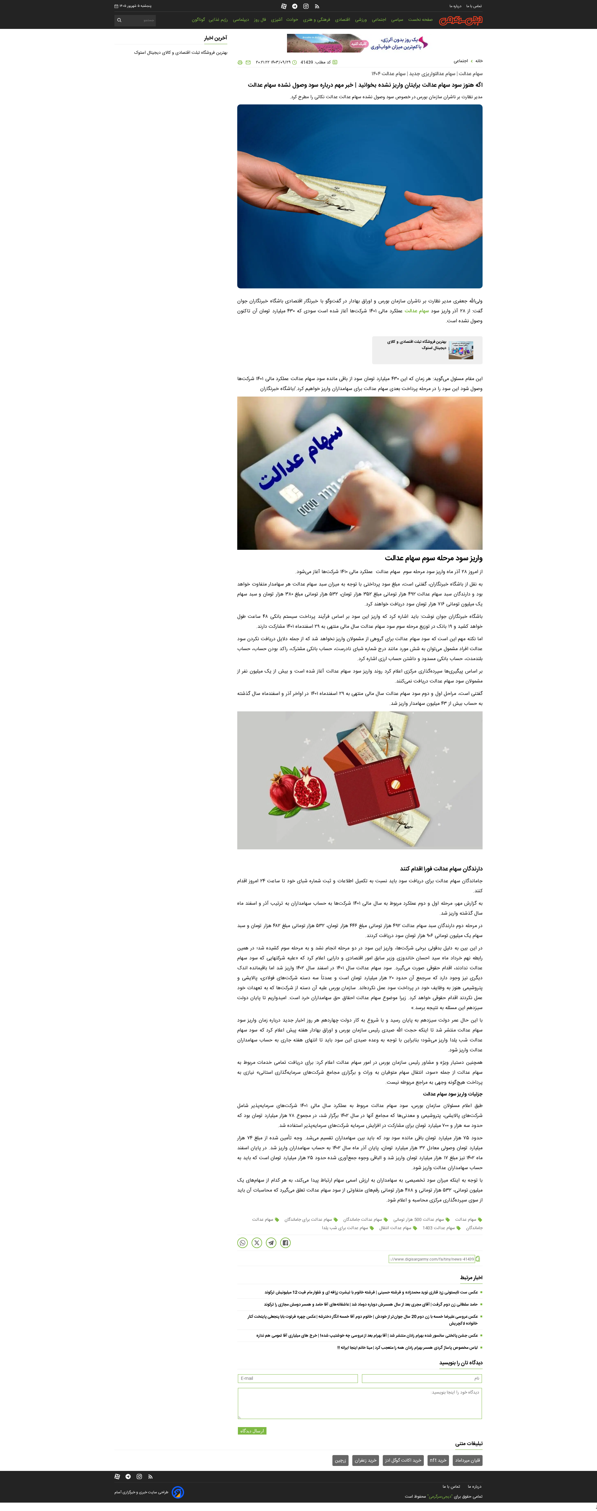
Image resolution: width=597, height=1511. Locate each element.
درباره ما (456, 6)
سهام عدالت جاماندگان (362, 1220)
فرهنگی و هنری (317, 20)
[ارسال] (247, 62)
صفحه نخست (420, 20)
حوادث (292, 20)
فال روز (260, 20)
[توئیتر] (257, 1243)
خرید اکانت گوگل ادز (403, 1460)
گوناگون (198, 20)
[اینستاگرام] (306, 6)
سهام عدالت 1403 (438, 1228)
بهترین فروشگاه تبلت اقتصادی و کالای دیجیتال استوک (180, 53)
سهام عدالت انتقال (395, 1228)
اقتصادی (343, 20)
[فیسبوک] (285, 1243)
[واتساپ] (242, 1243)
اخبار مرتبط (471, 1278)
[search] (119, 21)
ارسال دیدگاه (252, 1430)
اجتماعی (379, 20)
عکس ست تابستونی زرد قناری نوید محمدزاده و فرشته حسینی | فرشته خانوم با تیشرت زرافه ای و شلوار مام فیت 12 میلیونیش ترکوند (371, 1292)
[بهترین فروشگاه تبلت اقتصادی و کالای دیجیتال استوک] (461, 350)
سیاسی (398, 20)
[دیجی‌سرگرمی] (461, 20)
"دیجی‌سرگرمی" (440, 1496)
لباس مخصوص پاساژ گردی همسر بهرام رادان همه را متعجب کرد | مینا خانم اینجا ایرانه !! (407, 1347)
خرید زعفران (366, 1460)
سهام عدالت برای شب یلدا (345, 1228)
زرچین (340, 1460)
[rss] (317, 6)
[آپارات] (284, 6)
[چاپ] (240, 62)
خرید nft (438, 1460)
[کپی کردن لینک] (478, 1259)
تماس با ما (474, 6)
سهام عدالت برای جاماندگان (308, 1220)
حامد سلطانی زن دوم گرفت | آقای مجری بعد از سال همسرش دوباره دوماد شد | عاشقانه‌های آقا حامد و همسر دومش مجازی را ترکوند (371, 1304)
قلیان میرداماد (467, 1460)
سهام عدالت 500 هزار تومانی (418, 1220)
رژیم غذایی (219, 20)
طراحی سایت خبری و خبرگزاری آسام (141, 1492)
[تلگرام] (295, 6)
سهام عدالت (466, 1220)
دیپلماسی (241, 20)
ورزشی (361, 20)
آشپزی (276, 20)
